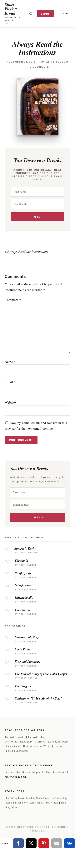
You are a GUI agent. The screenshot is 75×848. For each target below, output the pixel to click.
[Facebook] (18, 843)
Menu (64, 13)
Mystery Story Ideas (37, 798)
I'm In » (37, 216)
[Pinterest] (43, 843)
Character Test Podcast (47, 741)
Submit (46, 13)
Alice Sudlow (57, 61)
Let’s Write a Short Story (18, 741)
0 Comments (39, 66)
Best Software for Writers (37, 746)
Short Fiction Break (11, 8)
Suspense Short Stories (17, 772)
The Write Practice (15, 737)
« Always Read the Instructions (26, 251)
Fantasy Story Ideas (47, 802)
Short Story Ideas (14, 798)
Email (10, 382)
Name (10, 361)
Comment (13, 299)
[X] (31, 843)
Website (10, 402)
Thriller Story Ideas (23, 802)
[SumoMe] (69, 843)
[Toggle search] (30, 13)
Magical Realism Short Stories (49, 772)
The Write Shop (36, 737)
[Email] (56, 843)
